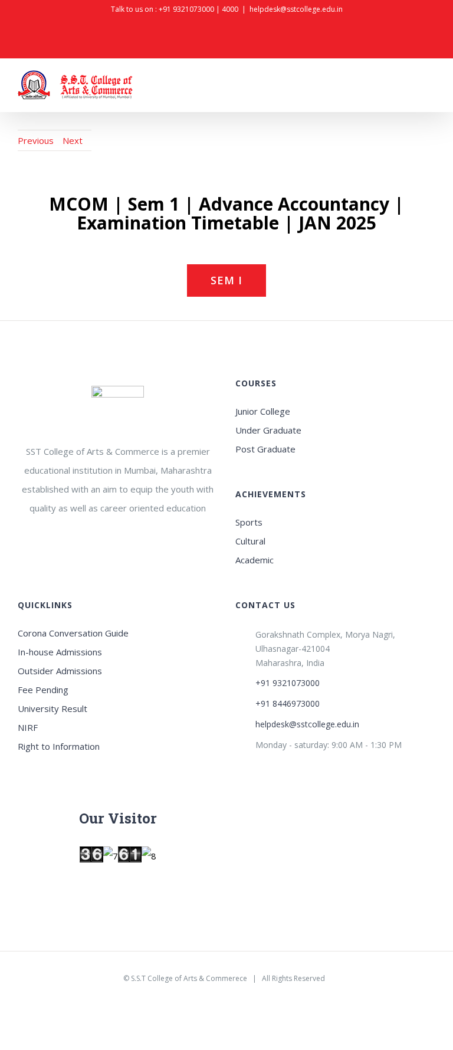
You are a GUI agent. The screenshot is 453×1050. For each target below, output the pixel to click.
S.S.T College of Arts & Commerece (189, 978)
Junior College (262, 411)
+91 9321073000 (186, 9)
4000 (230, 9)
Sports (248, 522)
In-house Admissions (60, 652)
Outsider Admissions (60, 671)
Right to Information (59, 746)
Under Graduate (268, 430)
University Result (52, 708)
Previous (36, 140)
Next (73, 140)
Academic (254, 560)
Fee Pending (43, 689)
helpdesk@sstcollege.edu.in (296, 9)
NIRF (28, 727)
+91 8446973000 (287, 703)
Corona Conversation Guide (73, 633)
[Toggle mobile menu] (430, 87)
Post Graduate (265, 449)
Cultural (250, 541)
